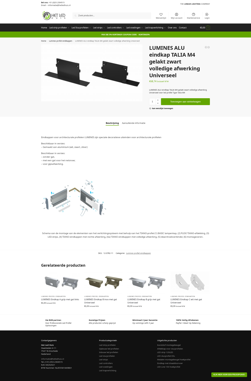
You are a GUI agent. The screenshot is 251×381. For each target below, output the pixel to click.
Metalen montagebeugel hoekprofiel (173, 359)
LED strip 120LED (165, 352)
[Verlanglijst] (76, 275)
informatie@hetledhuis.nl (52, 359)
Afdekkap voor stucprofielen (170, 348)
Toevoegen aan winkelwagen (185, 101)
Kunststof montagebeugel (169, 345)
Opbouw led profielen (109, 348)
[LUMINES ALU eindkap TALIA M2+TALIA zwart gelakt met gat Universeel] (208, 47)
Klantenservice (193, 18)
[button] (205, 28)
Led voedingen (106, 366)
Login (207, 18)
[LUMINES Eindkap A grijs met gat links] (60, 283)
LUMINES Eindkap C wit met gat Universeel (186, 301)
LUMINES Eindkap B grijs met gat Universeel (143, 301)
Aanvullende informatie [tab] (133, 123)
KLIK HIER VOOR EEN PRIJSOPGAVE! (229, 375)
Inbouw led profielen (108, 352)
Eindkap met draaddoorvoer (170, 363)
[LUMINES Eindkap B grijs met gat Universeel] (147, 283)
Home (43, 41)
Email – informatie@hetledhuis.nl (56, 5)
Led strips (103, 359)
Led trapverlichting (107, 370)
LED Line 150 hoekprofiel (168, 366)
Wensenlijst (161, 18)
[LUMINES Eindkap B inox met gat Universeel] (103, 283)
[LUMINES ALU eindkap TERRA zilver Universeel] (206, 47)
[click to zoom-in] (91, 72)
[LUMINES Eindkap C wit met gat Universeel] (190, 283)
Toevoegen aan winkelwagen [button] (61, 308)
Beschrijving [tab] (112, 123)
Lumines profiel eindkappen (60, 41)
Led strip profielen (107, 345)
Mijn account (176, 18)
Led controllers (106, 363)
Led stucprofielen (107, 356)
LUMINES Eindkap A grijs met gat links (60, 299)
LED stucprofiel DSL (166, 356)
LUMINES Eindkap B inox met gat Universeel (100, 301)
